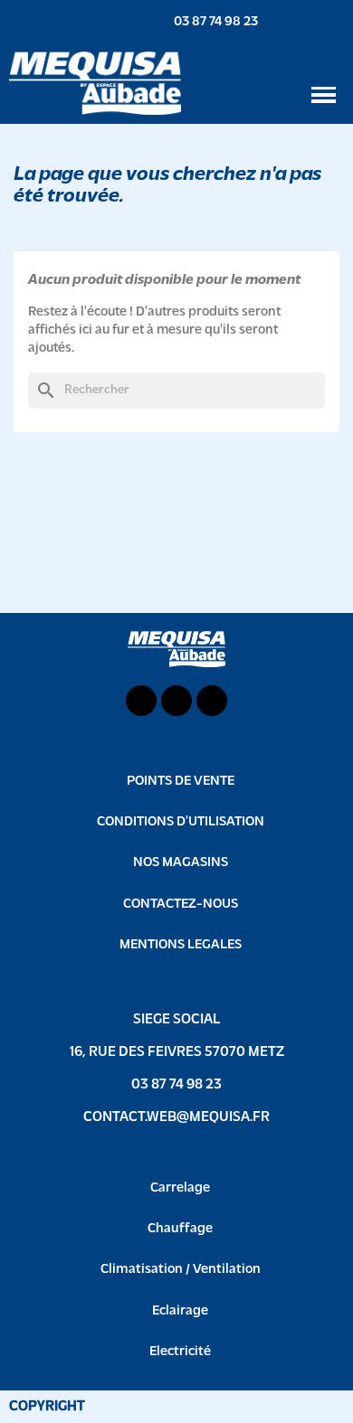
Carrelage (180, 1188)
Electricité (180, 1352)
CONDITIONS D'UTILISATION (180, 822)
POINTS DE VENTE (180, 781)
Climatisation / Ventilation (180, 1270)
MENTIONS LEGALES (180, 945)
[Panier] (335, 21)
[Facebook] (176, 700)
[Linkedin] (141, 700)
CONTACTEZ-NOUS (180, 904)
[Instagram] (211, 700)
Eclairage (180, 1311)
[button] (206, 22)
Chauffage (180, 1229)
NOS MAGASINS (180, 863)
